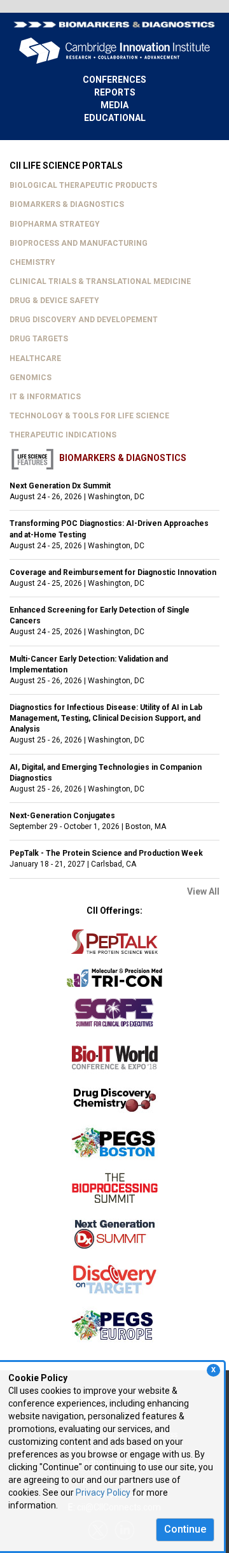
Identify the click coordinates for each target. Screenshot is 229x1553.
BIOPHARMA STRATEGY (55, 224)
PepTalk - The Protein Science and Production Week (106, 853)
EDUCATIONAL (115, 118)
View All (203, 891)
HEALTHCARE (35, 358)
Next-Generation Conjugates (62, 815)
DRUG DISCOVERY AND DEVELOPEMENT (84, 319)
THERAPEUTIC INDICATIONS (63, 434)
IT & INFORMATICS (45, 396)
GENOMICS (31, 377)
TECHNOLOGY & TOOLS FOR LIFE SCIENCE (89, 415)
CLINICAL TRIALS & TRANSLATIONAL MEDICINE (100, 281)
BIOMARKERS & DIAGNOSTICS (67, 204)
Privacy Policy (103, 1492)
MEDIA (114, 105)
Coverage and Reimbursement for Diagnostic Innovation (113, 572)
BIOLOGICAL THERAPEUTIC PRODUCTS (83, 185)
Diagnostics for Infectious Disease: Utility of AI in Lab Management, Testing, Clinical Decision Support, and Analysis (106, 718)
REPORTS (114, 92)
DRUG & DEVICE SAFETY (54, 300)
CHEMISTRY (32, 262)
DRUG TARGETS (39, 338)
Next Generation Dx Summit (60, 485)
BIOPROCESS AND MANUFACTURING (79, 243)
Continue (185, 1529)
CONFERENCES (114, 79)
